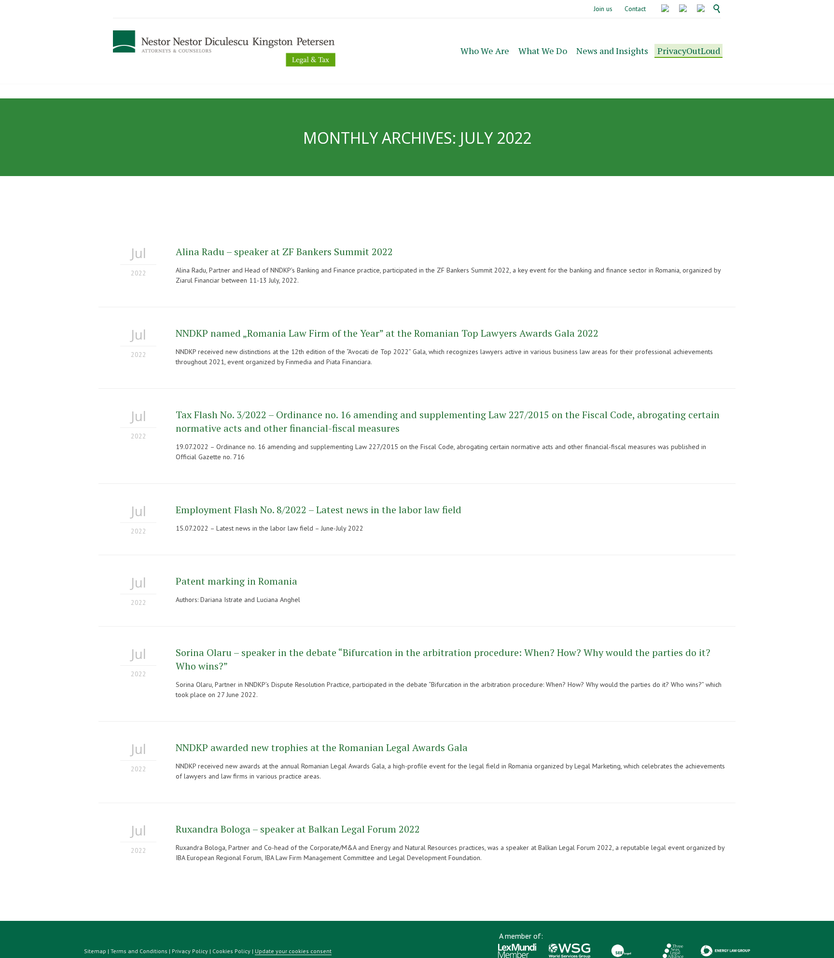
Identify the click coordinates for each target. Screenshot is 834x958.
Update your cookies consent (293, 951)
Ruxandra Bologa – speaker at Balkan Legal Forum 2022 (298, 828)
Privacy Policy (190, 951)
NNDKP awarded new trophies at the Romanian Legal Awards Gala (322, 747)
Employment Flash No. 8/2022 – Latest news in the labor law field (318, 509)
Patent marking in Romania (236, 581)
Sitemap (95, 951)
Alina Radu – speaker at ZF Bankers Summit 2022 (284, 251)
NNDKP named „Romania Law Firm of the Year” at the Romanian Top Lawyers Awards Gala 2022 (387, 333)
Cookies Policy (231, 951)
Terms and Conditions (139, 951)
